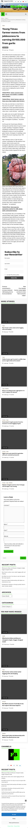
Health (3, 636)
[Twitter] (17, 765)
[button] (26, 800)
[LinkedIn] (20, 765)
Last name (7, 263)
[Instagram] (14, 765)
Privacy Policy (10, 826)
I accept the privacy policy (12, 274)
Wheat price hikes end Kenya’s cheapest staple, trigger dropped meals (12, 640)
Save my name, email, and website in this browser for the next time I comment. (13, 545)
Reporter (12, 50)
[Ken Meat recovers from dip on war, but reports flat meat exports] (14, 689)
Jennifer (11, 331)
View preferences (14, 822)
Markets (7, 388)
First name (7, 258)
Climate (3, 420)
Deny (14, 818)
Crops (3, 25)
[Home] (3, 14)
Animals (4, 701)
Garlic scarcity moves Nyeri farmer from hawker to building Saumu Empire (12, 94)
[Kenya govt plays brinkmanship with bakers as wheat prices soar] (14, 721)
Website (6, 536)
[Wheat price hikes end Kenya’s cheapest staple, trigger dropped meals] (14, 624)
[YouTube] (11, 765)
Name (6, 524)
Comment (7, 505)
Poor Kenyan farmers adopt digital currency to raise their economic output (20, 291)
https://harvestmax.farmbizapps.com (13, 232)
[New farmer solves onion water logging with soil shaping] (14, 658)
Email (6, 269)
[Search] (26, 14)
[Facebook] (8, 765)
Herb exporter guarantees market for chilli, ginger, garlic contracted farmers (12, 208)
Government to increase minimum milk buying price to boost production (7, 290)
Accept (14, 814)
